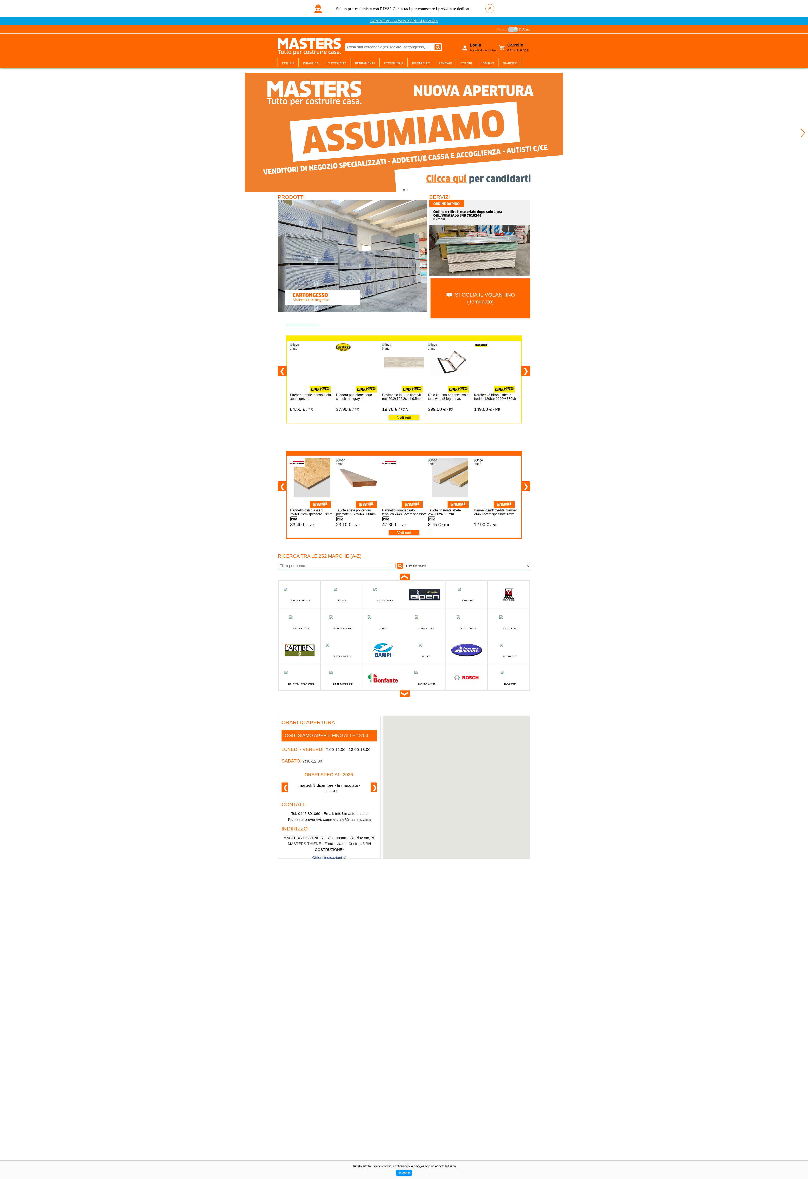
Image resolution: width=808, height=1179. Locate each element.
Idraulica (311, 63)
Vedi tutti (404, 417)
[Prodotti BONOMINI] (425, 678)
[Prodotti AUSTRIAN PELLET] (341, 650)
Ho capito (404, 1173)
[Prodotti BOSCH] (467, 678)
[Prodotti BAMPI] (383, 650)
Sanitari (445, 63)
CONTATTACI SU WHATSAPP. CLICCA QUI (404, 21)
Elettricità (336, 63)
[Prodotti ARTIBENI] (299, 650)
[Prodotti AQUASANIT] (341, 622)
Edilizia (288, 63)
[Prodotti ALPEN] (425, 594)
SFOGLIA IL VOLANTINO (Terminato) (484, 298)
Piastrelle (421, 63)
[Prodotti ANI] (508, 594)
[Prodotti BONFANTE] (383, 678)
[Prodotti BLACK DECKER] (299, 678)
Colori (466, 63)
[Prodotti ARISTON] (508, 622)
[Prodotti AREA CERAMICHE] (383, 622)
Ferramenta (365, 63)
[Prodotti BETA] (425, 650)
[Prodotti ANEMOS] (467, 594)
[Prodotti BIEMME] (467, 650)
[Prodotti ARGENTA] (467, 622)
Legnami (487, 63)
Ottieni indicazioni (327, 858)
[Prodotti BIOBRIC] (508, 650)
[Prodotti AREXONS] (425, 622)
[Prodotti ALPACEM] (383, 594)
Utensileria (393, 63)
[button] (803, 132)
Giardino (510, 63)
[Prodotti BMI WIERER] (341, 678)
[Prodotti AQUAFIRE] (299, 622)
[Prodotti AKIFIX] (341, 594)
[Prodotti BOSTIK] (508, 678)
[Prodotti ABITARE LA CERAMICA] (299, 594)
